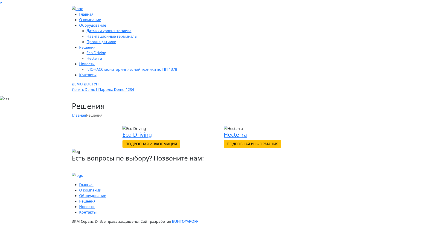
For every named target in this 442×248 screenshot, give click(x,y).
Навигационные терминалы (112, 36)
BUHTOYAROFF (185, 221)
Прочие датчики (101, 41)
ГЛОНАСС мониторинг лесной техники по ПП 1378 (132, 69)
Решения (87, 47)
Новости (87, 63)
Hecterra (94, 58)
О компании (90, 19)
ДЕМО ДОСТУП (103, 87)
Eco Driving (96, 52)
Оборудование (92, 25)
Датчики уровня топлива (109, 30)
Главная (86, 14)
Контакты (87, 74)
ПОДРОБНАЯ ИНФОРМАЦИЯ (151, 144)
